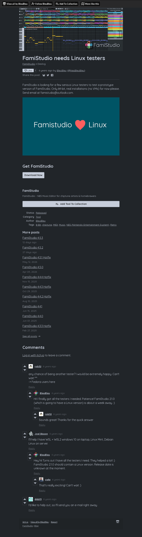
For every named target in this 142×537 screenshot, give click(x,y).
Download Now (33, 175)
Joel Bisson (41, 433)
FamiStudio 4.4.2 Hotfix (37, 296)
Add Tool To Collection (73, 203)
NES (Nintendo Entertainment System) (87, 224)
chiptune (47, 224)
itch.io (25, 522)
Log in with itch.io (33, 355)
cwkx (47, 479)
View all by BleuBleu (39, 522)
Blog (36, 526)
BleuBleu (61, 70)
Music (62, 224)
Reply (32, 386)
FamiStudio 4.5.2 (33, 247)
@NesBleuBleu (76, 70)
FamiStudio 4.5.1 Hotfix (37, 257)
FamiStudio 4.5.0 (33, 267)
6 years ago (49, 366)
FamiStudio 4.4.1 (32, 306)
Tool (38, 216)
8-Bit (38, 224)
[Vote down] (25, 370)
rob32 (38, 366)
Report (54, 522)
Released (41, 212)
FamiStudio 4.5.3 (33, 238)
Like (30, 70)
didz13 (38, 499)
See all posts (30, 336)
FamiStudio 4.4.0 (33, 316)
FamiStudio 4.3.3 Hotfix (37, 326)
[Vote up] (25, 366)
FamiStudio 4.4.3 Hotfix (37, 286)
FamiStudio (29, 63)
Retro (113, 224)
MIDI (55, 224)
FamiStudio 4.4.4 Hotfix (37, 277)
